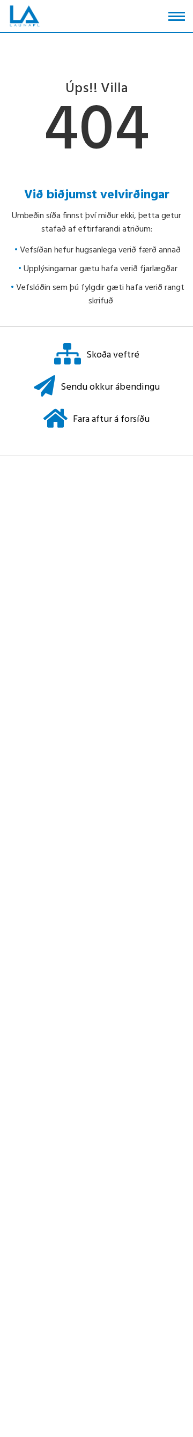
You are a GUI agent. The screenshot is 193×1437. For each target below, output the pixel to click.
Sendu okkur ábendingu (110, 387)
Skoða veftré (112, 355)
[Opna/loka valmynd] (176, 16)
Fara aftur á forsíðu (111, 419)
